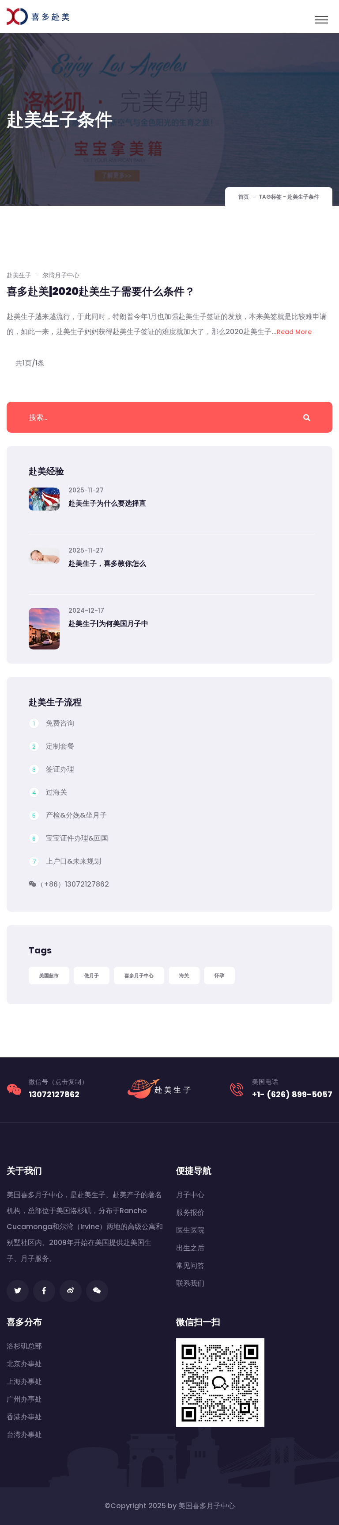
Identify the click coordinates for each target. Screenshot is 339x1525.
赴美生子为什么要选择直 (107, 503)
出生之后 (190, 1248)
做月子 (91, 975)
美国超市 (49, 975)
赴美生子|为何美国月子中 (108, 623)
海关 (184, 975)
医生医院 (190, 1230)
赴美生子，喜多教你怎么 (107, 563)
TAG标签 (270, 196)
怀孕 (219, 975)
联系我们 (190, 1283)
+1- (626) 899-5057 (292, 1094)
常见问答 (190, 1265)
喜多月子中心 (139, 975)
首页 (243, 196)
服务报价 (190, 1212)
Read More (294, 331)
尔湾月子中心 (60, 275)
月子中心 (190, 1195)
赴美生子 (19, 275)
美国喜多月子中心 (206, 1506)
